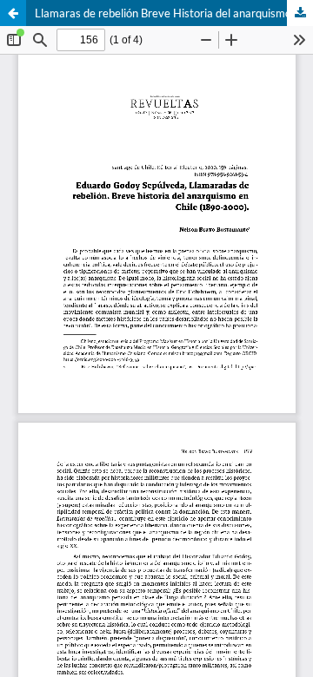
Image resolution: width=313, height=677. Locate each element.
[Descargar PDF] (300, 13)
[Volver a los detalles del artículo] (13, 13)
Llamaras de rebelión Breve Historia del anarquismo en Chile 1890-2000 (174, 13)
